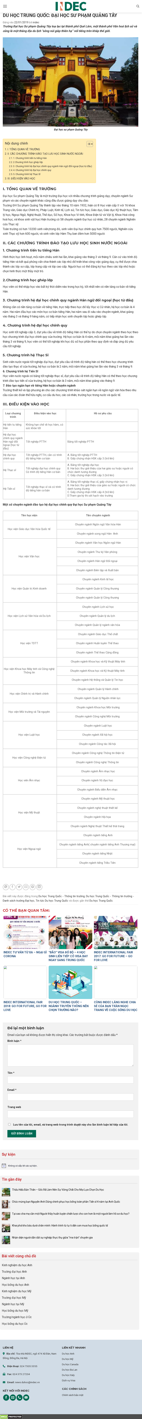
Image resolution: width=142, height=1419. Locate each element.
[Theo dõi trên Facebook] (6, 1397)
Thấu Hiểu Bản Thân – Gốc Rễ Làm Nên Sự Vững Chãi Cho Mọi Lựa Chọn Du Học (58, 1189)
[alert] (69, 1165)
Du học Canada (70, 1364)
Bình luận (14, 1041)
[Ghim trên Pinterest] (33, 887)
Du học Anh (68, 1353)
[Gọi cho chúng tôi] (19, 1397)
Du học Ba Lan (69, 1369)
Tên (10, 1073)
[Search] (137, 6)
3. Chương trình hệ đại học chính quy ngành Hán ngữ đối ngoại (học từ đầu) (52, 166)
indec (36, 22)
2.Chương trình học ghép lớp (28, 162)
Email (11, 1090)
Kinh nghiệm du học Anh (17, 1265)
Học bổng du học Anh (15, 1285)
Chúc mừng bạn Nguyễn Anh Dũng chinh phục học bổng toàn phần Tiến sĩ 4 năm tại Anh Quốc (66, 1201)
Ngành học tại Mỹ (13, 1304)
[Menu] (5, 6)
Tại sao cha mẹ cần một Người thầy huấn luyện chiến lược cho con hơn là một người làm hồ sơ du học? (71, 1213)
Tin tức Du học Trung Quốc (52, 900)
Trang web (14, 1107)
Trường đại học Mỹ (14, 1297)
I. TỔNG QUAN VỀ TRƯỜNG (23, 149)
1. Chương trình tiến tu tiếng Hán (30, 158)
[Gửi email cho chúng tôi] (13, 1397)
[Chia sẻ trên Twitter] (19, 887)
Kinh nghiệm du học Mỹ (16, 1291)
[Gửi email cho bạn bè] (26, 887)
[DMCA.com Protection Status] (11, 1416)
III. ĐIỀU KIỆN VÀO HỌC (21, 178)
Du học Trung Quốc (101, 900)
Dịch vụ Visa (68, 1380)
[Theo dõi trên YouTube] (26, 1397)
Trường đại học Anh (14, 1271)
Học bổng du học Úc (15, 1323)
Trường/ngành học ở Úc (17, 1317)
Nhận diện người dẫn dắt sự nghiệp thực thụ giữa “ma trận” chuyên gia (52, 1237)
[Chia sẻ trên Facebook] (12, 887)
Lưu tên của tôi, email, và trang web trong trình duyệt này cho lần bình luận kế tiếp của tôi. (70, 1124)
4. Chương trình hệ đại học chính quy (32, 170)
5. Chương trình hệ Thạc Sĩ (26, 174)
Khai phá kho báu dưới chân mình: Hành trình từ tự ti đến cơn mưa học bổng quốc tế (60, 1225)
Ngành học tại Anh (13, 1278)
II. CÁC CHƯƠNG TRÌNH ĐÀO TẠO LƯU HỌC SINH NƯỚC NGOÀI (45, 153)
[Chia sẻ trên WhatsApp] (6, 887)
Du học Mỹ (67, 1358)
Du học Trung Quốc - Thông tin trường (61, 896)
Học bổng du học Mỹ (15, 1310)
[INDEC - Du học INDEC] (71, 6)
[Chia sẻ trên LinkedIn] (39, 887)
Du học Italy (68, 1375)
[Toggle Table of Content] (88, 144)
